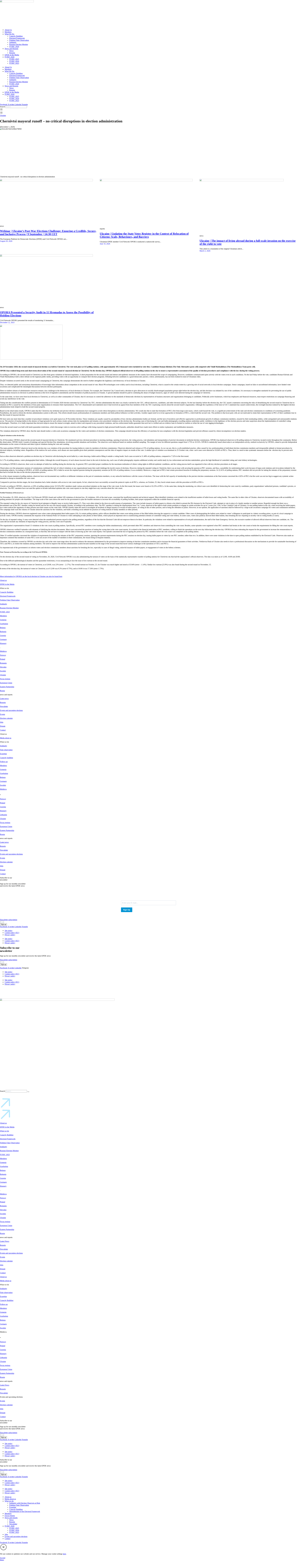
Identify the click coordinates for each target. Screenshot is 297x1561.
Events (2, 714)
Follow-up (4, 762)
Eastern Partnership (7, 687)
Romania (3, 663)
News (11, 51)
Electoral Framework (17, 38)
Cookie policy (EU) (12, 933)
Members (8, 32)
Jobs (1, 722)
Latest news (4, 699)
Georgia (3, 635)
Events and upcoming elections (11, 710)
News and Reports (11, 49)
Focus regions (5, 679)
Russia (2, 691)
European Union (6, 683)
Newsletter (4, 706)
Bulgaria (3, 632)
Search (2, 107)
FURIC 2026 (14, 47)
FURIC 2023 (14, 63)
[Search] (28, 1091)
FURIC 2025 (14, 59)
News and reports (11, 1518)
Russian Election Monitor (18, 44)
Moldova (3, 651)
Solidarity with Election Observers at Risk (24, 1503)
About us (3, 580)
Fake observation (6, 750)
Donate (2, 726)
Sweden (3, 671)
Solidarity (12, 42)
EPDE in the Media (12, 55)
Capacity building (6, 758)
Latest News (4, 1241)
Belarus (3, 628)
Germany (3, 639)
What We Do (9, 34)
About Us (8, 30)
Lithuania (3, 815)
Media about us (5, 738)
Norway (3, 655)
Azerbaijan (4, 624)
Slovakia (3, 667)
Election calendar (6, 718)
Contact (3, 730)
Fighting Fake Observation (19, 40)
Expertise (3, 754)
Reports (12, 53)
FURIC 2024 (14, 61)
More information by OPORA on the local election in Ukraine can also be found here (31, 576)
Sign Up (126, 910)
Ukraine (3, 115)
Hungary (3, 643)
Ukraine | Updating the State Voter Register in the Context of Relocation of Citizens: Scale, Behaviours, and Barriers (144, 235)
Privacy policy (10, 935)
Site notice (8, 931)
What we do (4, 1131)
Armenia (3, 620)
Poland (2, 659)
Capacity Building (16, 36)
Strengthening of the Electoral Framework (24, 1511)
